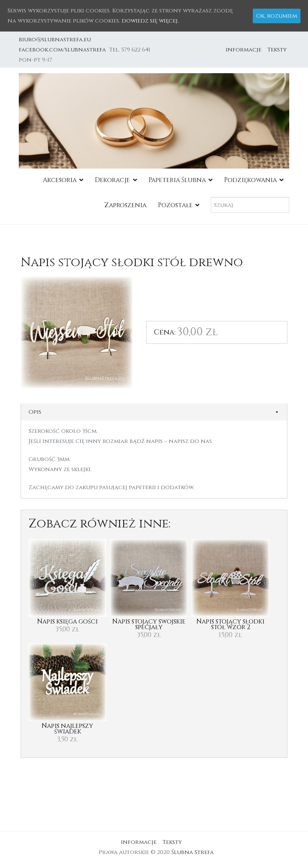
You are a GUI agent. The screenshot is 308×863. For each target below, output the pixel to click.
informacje (243, 50)
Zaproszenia (125, 205)
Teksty (277, 50)
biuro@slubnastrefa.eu (55, 40)
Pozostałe (175, 205)
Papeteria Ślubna (177, 180)
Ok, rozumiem (276, 16)
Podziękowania (250, 180)
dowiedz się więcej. (150, 21)
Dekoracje (112, 180)
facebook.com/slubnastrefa (64, 50)
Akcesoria (60, 180)
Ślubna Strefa (192, 852)
